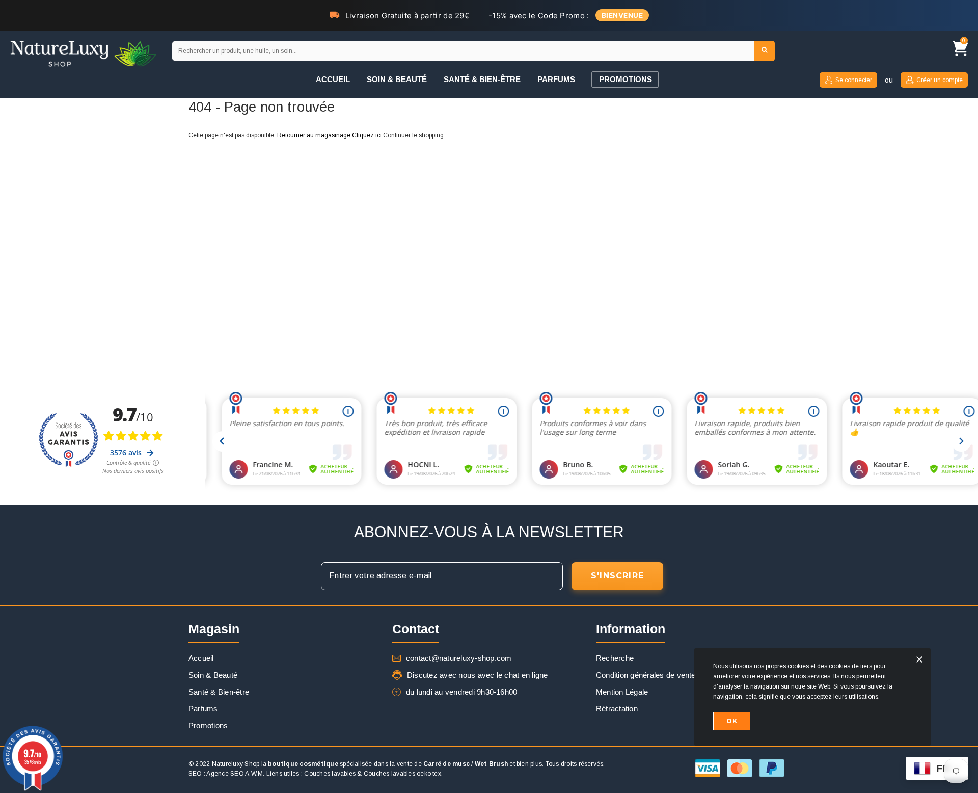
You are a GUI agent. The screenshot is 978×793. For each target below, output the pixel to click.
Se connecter (853, 80)
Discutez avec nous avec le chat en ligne (477, 675)
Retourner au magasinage (313, 135)
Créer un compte (939, 80)
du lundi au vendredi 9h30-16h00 (461, 692)
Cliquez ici (367, 135)
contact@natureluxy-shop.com (458, 658)
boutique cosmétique (303, 764)
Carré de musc (446, 764)
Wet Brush (491, 764)
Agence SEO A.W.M (234, 773)
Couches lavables (330, 773)
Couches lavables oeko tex (402, 773)
